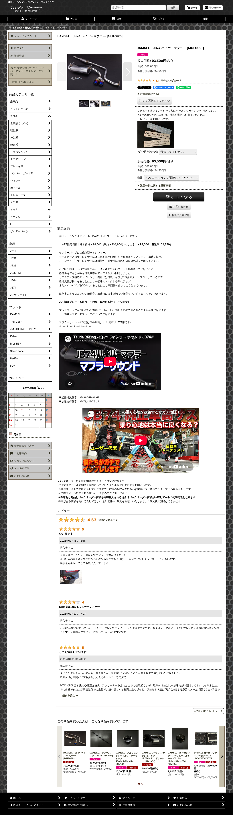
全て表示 (207, 711)
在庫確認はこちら (150, 93)
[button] (204, 19)
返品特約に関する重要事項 (155, 185)
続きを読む (69, 695)
